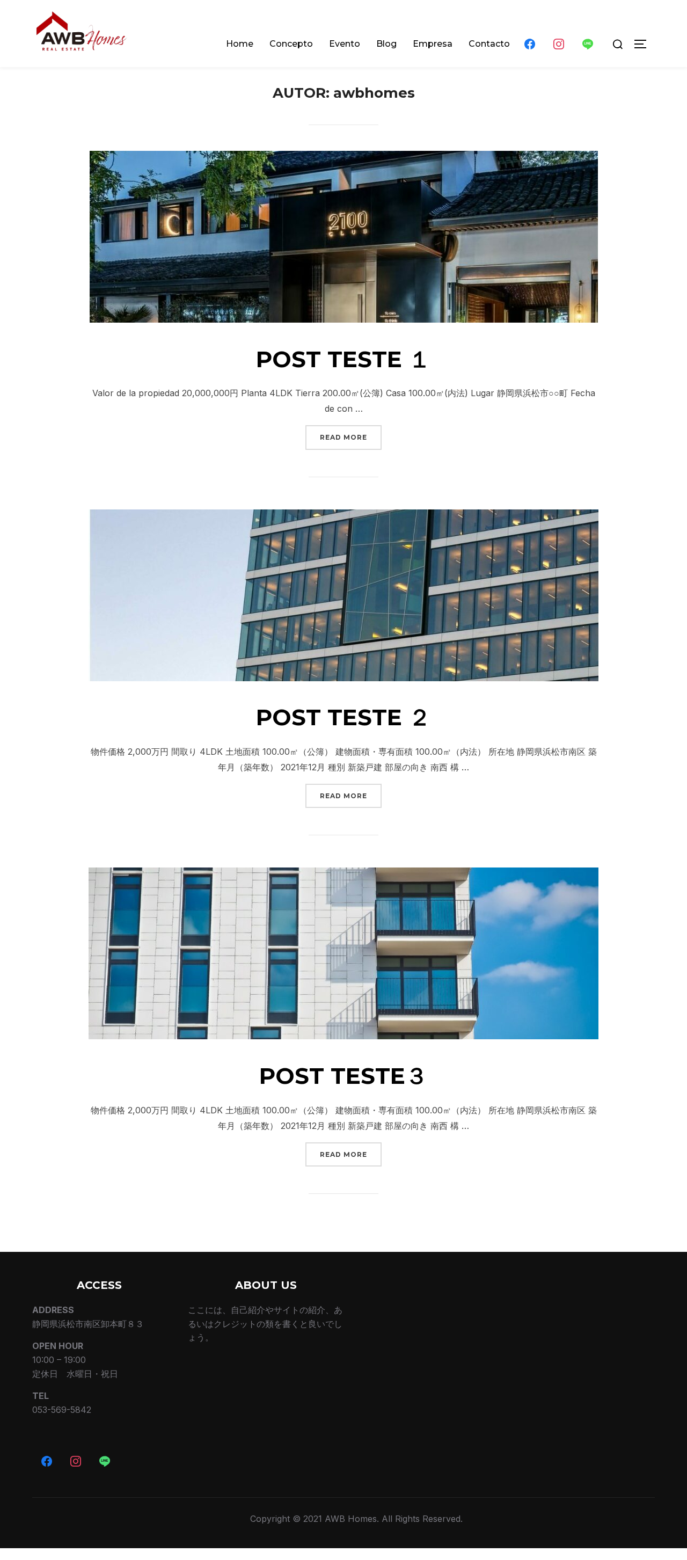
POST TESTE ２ (343, 717)
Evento (344, 44)
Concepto (291, 44)
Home (239, 44)
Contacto (489, 44)
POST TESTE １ (343, 359)
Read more (351, 437)
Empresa (432, 44)
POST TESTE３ (343, 1076)
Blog (386, 44)
